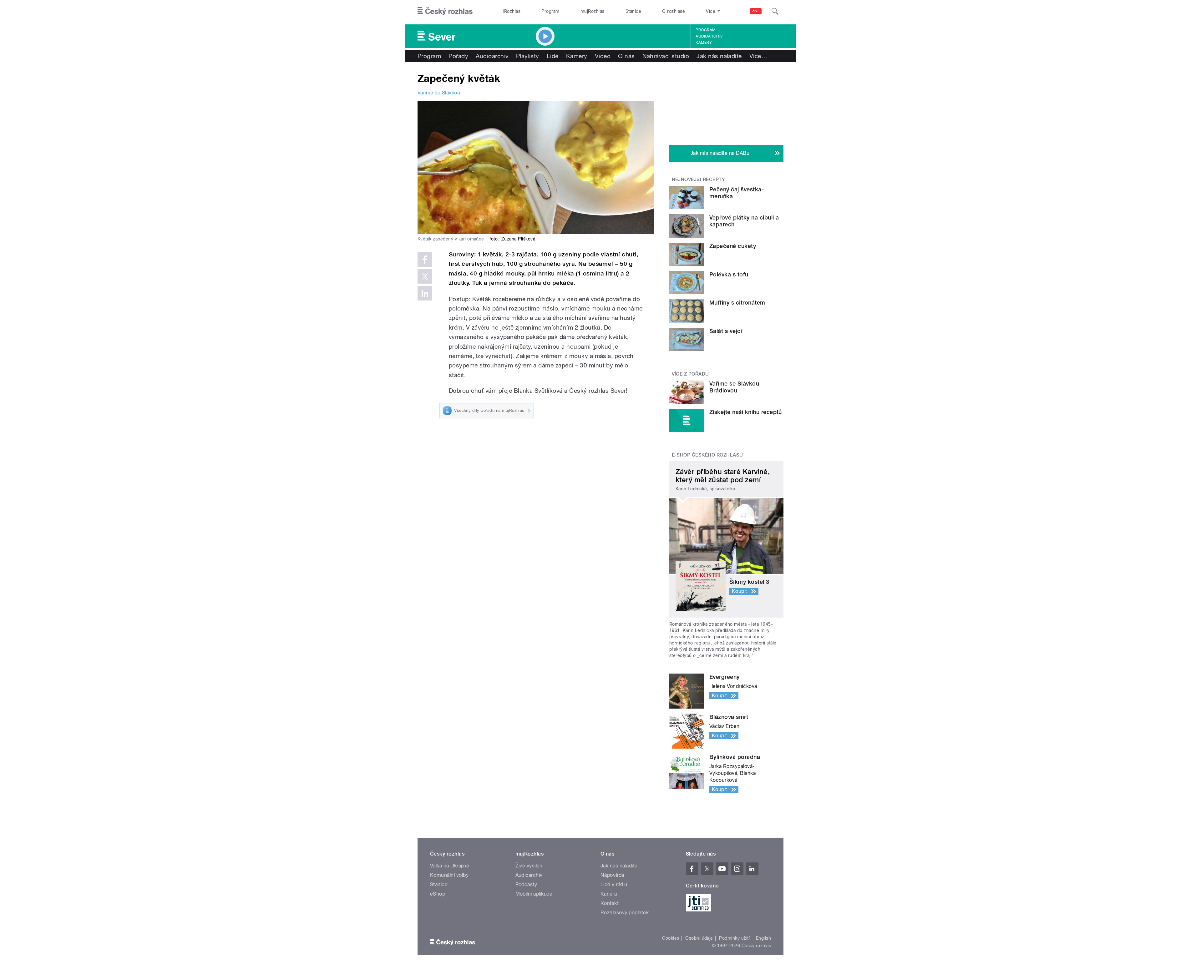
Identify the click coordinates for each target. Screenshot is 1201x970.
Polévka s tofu (728, 274)
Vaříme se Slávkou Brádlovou (734, 387)
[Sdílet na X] (425, 276)
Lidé (553, 56)
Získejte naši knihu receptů (745, 412)
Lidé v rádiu (613, 884)
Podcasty (526, 884)
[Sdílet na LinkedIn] (425, 293)
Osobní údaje (699, 938)
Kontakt (609, 903)
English (763, 938)
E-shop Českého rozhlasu (707, 455)
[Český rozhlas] (445, 11)
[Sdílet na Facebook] (425, 259)
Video (603, 56)
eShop (437, 894)
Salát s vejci (725, 331)
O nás (626, 56)
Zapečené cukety (732, 246)
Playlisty (527, 56)
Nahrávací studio (665, 56)
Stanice (633, 11)
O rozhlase (673, 11)
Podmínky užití (734, 938)
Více (758, 56)
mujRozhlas (592, 11)
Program (550, 11)
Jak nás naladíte (719, 56)
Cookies (670, 938)
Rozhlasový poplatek (624, 913)
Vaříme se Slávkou (439, 93)
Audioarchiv (709, 36)
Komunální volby (449, 875)
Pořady (458, 56)
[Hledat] (775, 11)
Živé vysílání (529, 866)
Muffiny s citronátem (737, 302)
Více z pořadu (690, 374)
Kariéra (608, 894)
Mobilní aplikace (534, 894)
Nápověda (612, 875)
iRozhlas (512, 11)
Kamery (704, 42)
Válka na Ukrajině (449, 866)
